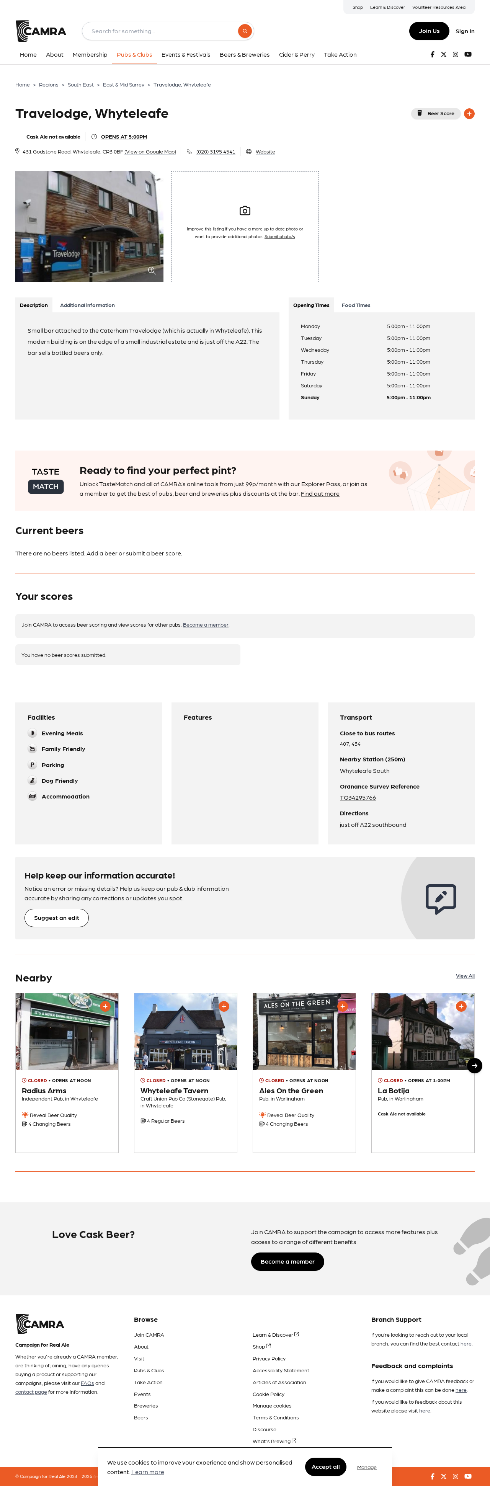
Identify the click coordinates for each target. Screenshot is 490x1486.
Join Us (429, 30)
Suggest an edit (56, 917)
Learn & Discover (387, 7)
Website (265, 151)
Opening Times (311, 305)
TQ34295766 (358, 797)
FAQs (87, 1383)
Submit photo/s (280, 236)
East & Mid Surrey (123, 84)
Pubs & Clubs (149, 1370)
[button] (474, 1065)
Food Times (356, 305)
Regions (49, 84)
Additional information (87, 305)
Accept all (326, 1466)
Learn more (147, 1472)
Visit (139, 1358)
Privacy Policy (269, 1358)
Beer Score (441, 113)
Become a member (206, 624)
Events (142, 1394)
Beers (141, 1417)
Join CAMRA (149, 1334)
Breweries (146, 1405)
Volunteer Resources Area (439, 7)
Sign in (465, 30)
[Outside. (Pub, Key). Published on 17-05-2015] (67, 1073)
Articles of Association (279, 1382)
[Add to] (469, 113)
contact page (31, 1391)
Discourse (264, 1429)
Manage (367, 1467)
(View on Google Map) (150, 151)
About (141, 1346)
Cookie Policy (268, 1394)
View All (465, 975)
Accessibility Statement (281, 1370)
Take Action (148, 1382)
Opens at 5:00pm (124, 136)
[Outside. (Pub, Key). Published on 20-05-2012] (423, 1073)
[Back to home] (41, 31)
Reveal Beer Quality (53, 1115)
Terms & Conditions (276, 1417)
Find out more (320, 493)
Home (22, 84)
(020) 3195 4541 (215, 151)
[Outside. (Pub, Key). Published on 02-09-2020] (185, 1073)
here (466, 1343)
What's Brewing (272, 1441)
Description (34, 305)
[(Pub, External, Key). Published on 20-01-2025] (304, 1073)
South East (81, 84)
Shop (358, 7)
